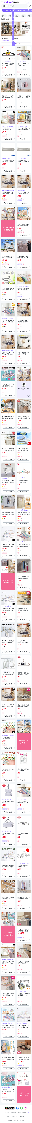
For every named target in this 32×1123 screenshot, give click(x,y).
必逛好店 (13, 31)
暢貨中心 (13, 17)
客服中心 (9, 1116)
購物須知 (22, 1116)
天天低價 (13, 24)
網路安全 (10, 1120)
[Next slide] (14, 53)
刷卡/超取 (13, 34)
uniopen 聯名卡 (20, 10)
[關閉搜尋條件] (7, 6)
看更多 (13, 44)
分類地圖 (22, 1120)
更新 (28, 1112)
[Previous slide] (2, 53)
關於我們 (15, 1116)
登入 (27, 2)
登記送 (13, 14)
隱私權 (16, 1120)
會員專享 (13, 37)
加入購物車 (9, 75)
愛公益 (13, 41)
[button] (15, 43)
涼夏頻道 (13, 27)
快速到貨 (13, 20)
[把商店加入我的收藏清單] (28, 396)
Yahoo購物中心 (11, 2)
